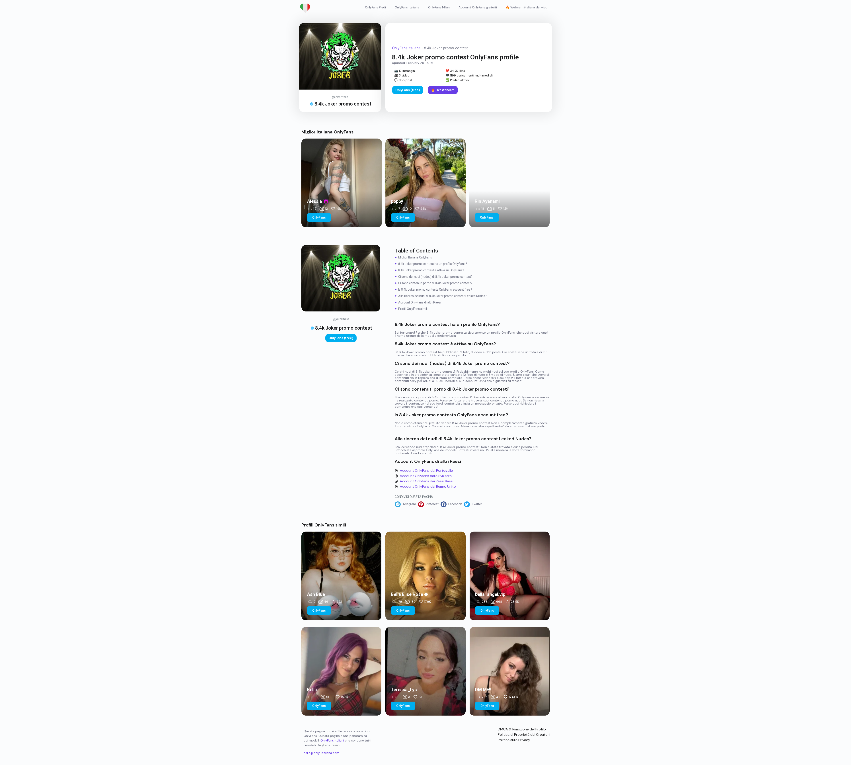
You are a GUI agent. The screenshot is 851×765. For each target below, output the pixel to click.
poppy (397, 201)
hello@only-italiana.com (321, 753)
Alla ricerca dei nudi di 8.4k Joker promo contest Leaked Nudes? (442, 296)
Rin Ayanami (487, 201)
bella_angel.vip (490, 594)
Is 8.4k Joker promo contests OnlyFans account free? (435, 289)
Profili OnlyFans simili (412, 309)
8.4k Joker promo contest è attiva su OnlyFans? (431, 270)
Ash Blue (316, 594)
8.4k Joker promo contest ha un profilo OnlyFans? (432, 264)
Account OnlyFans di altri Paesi (419, 302)
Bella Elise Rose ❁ (409, 594)
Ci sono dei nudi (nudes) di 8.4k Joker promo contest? (435, 276)
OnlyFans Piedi (375, 7)
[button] (406, 504)
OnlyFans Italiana (407, 7)
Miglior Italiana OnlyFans (415, 257)
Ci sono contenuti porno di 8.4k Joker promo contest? (435, 283)
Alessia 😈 (318, 201)
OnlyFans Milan (439, 7)
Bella (312, 689)
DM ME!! (483, 689)
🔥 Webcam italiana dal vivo (526, 7)
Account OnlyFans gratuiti (478, 7)
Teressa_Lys (404, 689)
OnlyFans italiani (332, 740)
